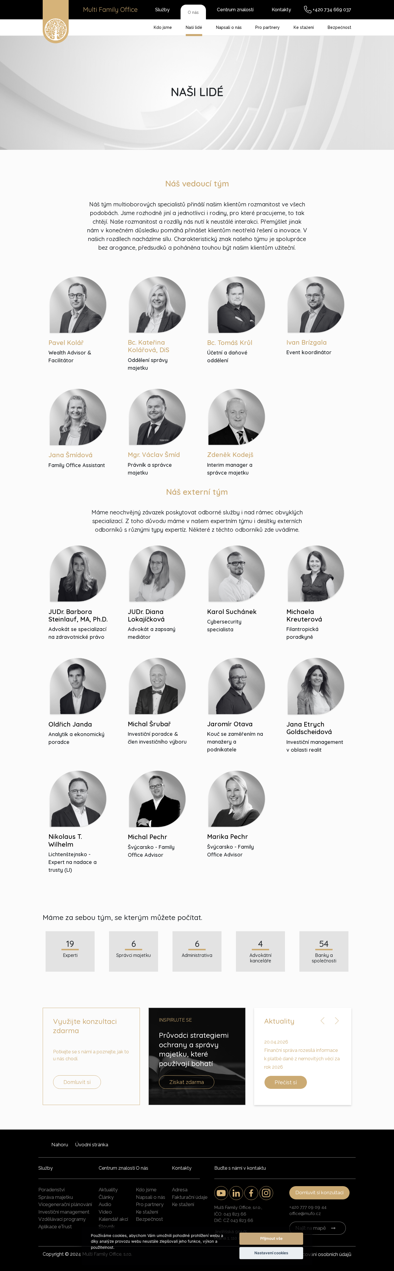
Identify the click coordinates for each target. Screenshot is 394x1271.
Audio (105, 1204)
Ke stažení (304, 27)
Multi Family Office (110, 9)
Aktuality (108, 1189)
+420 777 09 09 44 (308, 1207)
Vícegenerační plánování (65, 1204)
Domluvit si (77, 1082)
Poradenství (51, 1189)
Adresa (179, 1189)
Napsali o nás (229, 27)
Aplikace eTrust (55, 1226)
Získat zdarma (186, 1082)
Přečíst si (286, 1082)
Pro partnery (267, 27)
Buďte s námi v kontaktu (240, 1168)
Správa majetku (55, 1197)
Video (105, 1212)
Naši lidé (194, 27)
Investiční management (63, 1212)
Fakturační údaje (190, 1197)
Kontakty (281, 9)
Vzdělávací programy (62, 1219)
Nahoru (59, 1144)
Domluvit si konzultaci (319, 1192)
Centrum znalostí (235, 9)
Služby (162, 9)
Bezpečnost (339, 27)
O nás (193, 12)
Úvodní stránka (91, 1144)
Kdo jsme (163, 27)
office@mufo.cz (305, 1213)
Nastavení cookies (271, 1253)
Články (106, 1197)
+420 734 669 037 (332, 9)
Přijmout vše (271, 1238)
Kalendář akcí (113, 1219)
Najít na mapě (310, 1228)
